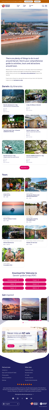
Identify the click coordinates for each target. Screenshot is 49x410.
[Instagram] (18, 398)
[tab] (24, 322)
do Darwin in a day (18, 80)
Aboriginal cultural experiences (23, 394)
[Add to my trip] (22, 179)
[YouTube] (27, 398)
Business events (29, 372)
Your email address (10, 339)
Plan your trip (31, 6)
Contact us (4, 370)
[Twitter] (22, 398)
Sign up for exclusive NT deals (9, 372)
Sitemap (4, 380)
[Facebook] (13, 398)
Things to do (24, 6)
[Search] (43, 6)
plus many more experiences (28, 73)
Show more (24, 167)
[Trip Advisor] (31, 398)
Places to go (18, 6)
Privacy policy (5, 375)
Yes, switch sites (29, 1)
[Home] (5, 6)
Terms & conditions (6, 377)
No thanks (37, 1)
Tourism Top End (29, 377)
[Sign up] (46, 6)
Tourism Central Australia (31, 380)
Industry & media (29, 370)
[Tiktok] (36, 398)
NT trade (27, 375)
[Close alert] (47, 1)
